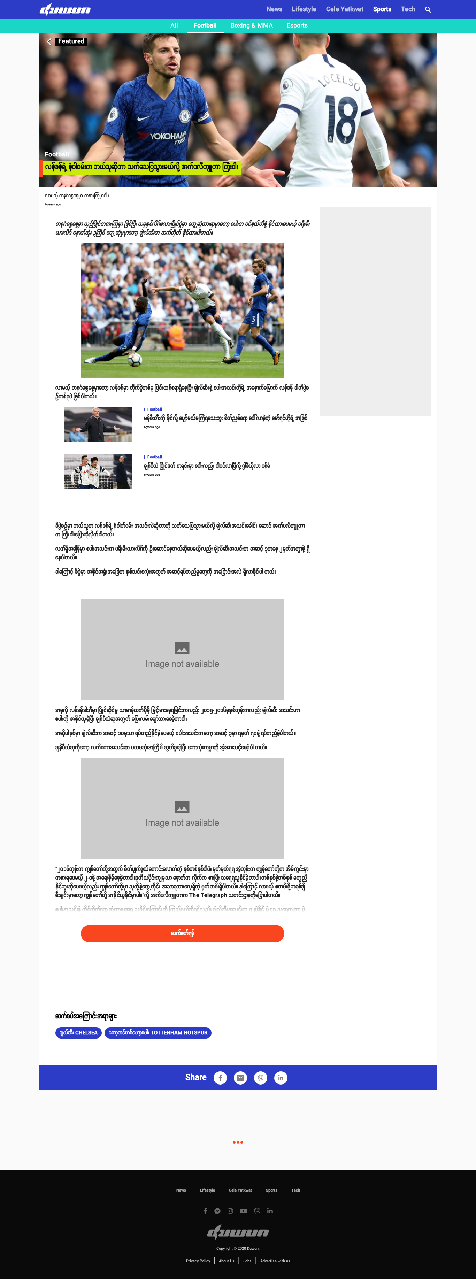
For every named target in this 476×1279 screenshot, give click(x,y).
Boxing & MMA (252, 26)
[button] (78, 1033)
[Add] (220, 1078)
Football (205, 26)
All (174, 26)
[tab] (174, 26)
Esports (297, 26)
